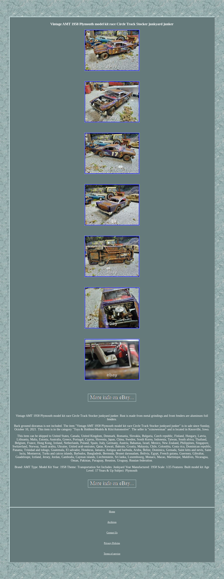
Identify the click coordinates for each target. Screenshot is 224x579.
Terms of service (112, 553)
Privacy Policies (112, 543)
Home (112, 511)
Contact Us (112, 532)
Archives (111, 522)
